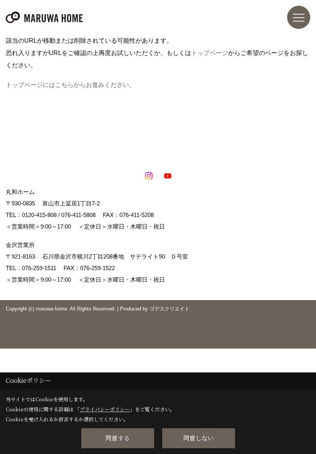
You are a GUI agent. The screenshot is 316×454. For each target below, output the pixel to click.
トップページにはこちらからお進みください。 (70, 85)
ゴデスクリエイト (170, 309)
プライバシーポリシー (105, 409)
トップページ (209, 53)
